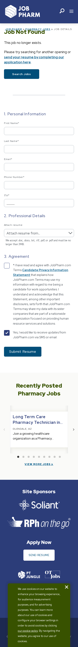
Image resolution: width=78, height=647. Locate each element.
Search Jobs (21, 74)
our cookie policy (28, 631)
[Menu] (71, 11)
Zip (6, 195)
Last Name (11, 141)
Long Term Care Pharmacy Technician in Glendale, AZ (36, 422)
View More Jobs (37, 464)
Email (8, 159)
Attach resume (13, 225)
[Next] (73, 429)
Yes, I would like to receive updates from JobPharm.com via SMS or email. (39, 334)
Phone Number (14, 177)
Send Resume (39, 555)
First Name (11, 123)
